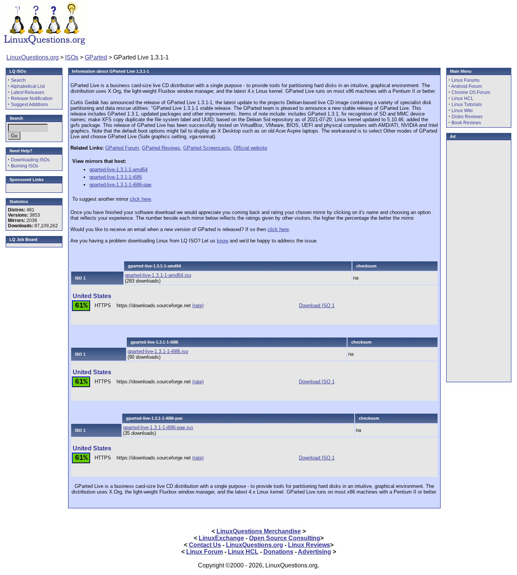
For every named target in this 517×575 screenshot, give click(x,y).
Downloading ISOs (30, 159)
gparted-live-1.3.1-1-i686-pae (120, 185)
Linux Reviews (309, 545)
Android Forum (466, 86)
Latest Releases (27, 92)
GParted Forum (122, 148)
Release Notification (32, 98)
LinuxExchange (221, 538)
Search (18, 80)
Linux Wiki (462, 110)
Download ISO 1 (317, 305)
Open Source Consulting (284, 538)
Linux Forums (466, 80)
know (222, 241)
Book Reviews (466, 122)
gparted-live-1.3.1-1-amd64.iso (158, 275)
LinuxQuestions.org (32, 57)
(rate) (198, 305)
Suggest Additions (29, 104)
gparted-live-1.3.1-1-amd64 (118, 169)
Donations (278, 551)
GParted (96, 57)
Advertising (314, 551)
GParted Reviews (161, 148)
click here (140, 199)
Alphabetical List (28, 86)
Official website (250, 148)
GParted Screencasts (206, 148)
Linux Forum (204, 551)
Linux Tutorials (467, 104)
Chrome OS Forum (471, 92)
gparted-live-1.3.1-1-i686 (115, 177)
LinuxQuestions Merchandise (258, 531)
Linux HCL (462, 98)
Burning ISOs (24, 166)
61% (81, 306)
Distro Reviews (467, 116)
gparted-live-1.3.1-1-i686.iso (158, 351)
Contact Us (205, 545)
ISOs (71, 57)
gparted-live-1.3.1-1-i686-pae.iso (158, 427)
